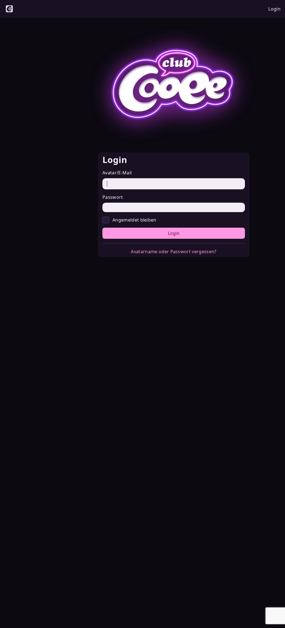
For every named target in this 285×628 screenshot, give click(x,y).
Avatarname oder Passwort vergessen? (173, 251)
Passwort (112, 197)
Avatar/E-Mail (117, 173)
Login (174, 233)
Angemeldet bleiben (134, 220)
